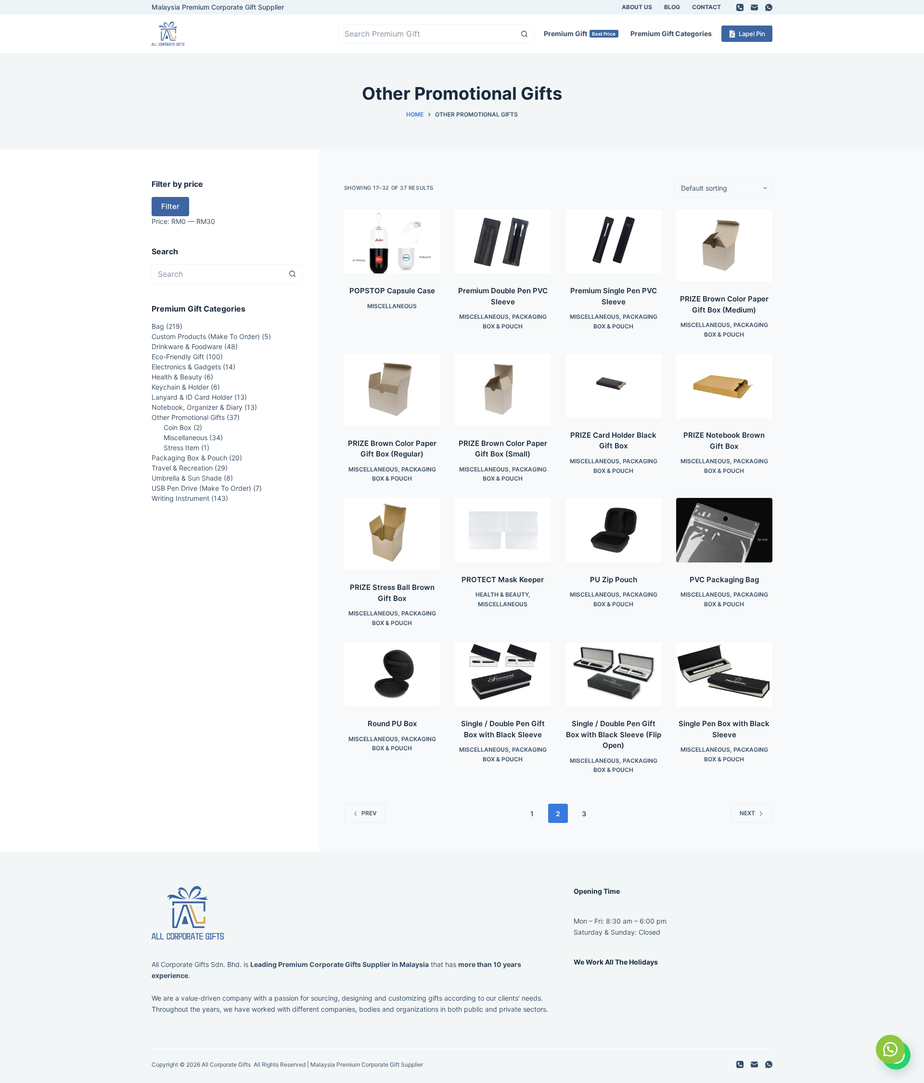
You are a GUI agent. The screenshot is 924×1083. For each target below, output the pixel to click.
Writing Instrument (180, 498)
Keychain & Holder (180, 387)
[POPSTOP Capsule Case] (392, 241)
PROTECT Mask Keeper (503, 579)
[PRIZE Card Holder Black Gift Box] (613, 386)
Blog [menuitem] (672, 7)
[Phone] (740, 7)
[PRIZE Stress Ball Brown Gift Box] (392, 534)
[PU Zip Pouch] (613, 530)
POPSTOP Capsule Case (392, 290)
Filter (170, 206)
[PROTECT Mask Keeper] (503, 530)
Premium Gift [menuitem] (580, 33)
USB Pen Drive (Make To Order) (201, 488)
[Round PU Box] (392, 674)
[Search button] (524, 33)
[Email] (754, 7)
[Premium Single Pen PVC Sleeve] (613, 241)
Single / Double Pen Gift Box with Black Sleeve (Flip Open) (613, 734)
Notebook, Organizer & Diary (197, 407)
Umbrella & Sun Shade (187, 478)
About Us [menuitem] (637, 7)
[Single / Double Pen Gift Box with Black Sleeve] (503, 674)
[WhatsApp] (768, 7)
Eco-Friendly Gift (178, 356)
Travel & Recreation (182, 468)
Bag (158, 326)
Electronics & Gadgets (186, 367)
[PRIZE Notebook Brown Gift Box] (724, 386)
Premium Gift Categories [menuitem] (671, 33)
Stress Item (181, 448)
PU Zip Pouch (613, 579)
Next (747, 813)
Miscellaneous (392, 306)
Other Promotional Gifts (188, 417)
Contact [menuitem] (706, 7)
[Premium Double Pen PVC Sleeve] (503, 241)
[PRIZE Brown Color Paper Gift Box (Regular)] (392, 390)
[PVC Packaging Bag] (724, 530)
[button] (890, 1049)
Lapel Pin (752, 34)
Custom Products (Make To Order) (206, 336)
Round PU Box (392, 723)
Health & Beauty (501, 594)
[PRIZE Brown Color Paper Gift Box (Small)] (503, 390)
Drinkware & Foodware (187, 346)
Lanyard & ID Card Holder (192, 397)
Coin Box (178, 427)
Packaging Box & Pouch (189, 458)
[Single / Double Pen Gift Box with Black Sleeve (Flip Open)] (613, 674)
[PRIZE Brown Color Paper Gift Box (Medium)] (724, 245)
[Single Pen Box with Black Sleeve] (724, 674)
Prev (369, 813)
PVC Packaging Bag (724, 579)
